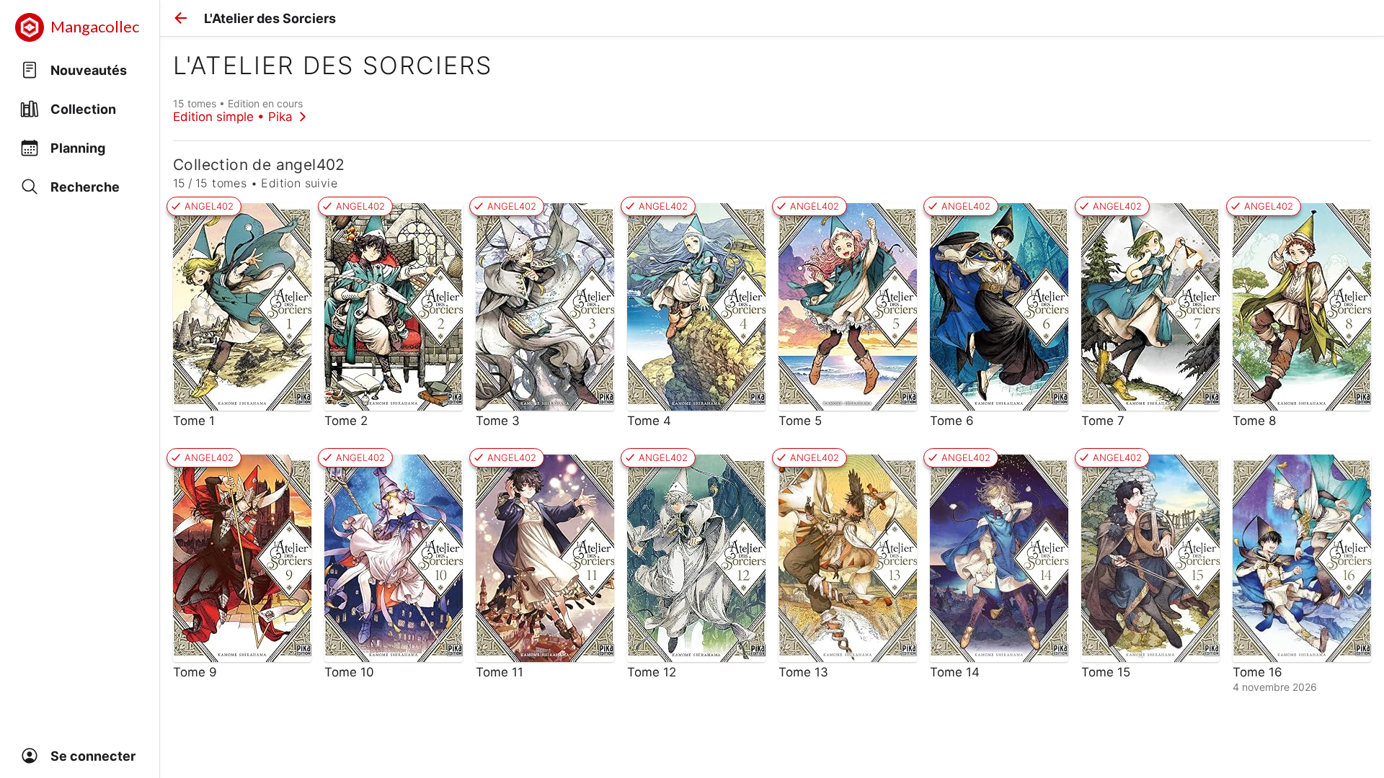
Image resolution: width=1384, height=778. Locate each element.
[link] (240, 110)
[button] (181, 18)
